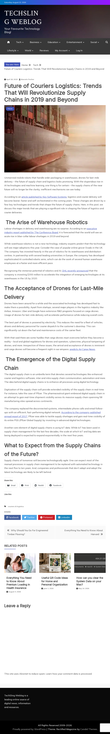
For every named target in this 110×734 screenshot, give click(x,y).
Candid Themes (88, 729)
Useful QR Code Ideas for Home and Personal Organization (54, 581)
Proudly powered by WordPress (29, 729)
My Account (61, 50)
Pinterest (47, 517)
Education (53, 42)
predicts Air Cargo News (82, 349)
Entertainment (74, 42)
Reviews (44, 50)
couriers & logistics (16, 506)
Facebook (13, 517)
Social (94, 42)
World (28, 50)
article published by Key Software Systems (44, 196)
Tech (18, 42)
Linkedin (65, 517)
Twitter (30, 517)
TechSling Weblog (23, 18)
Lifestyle (11, 50)
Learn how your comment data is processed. (69, 673)
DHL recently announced (75, 270)
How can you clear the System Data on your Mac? (89, 581)
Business (34, 42)
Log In (79, 50)
